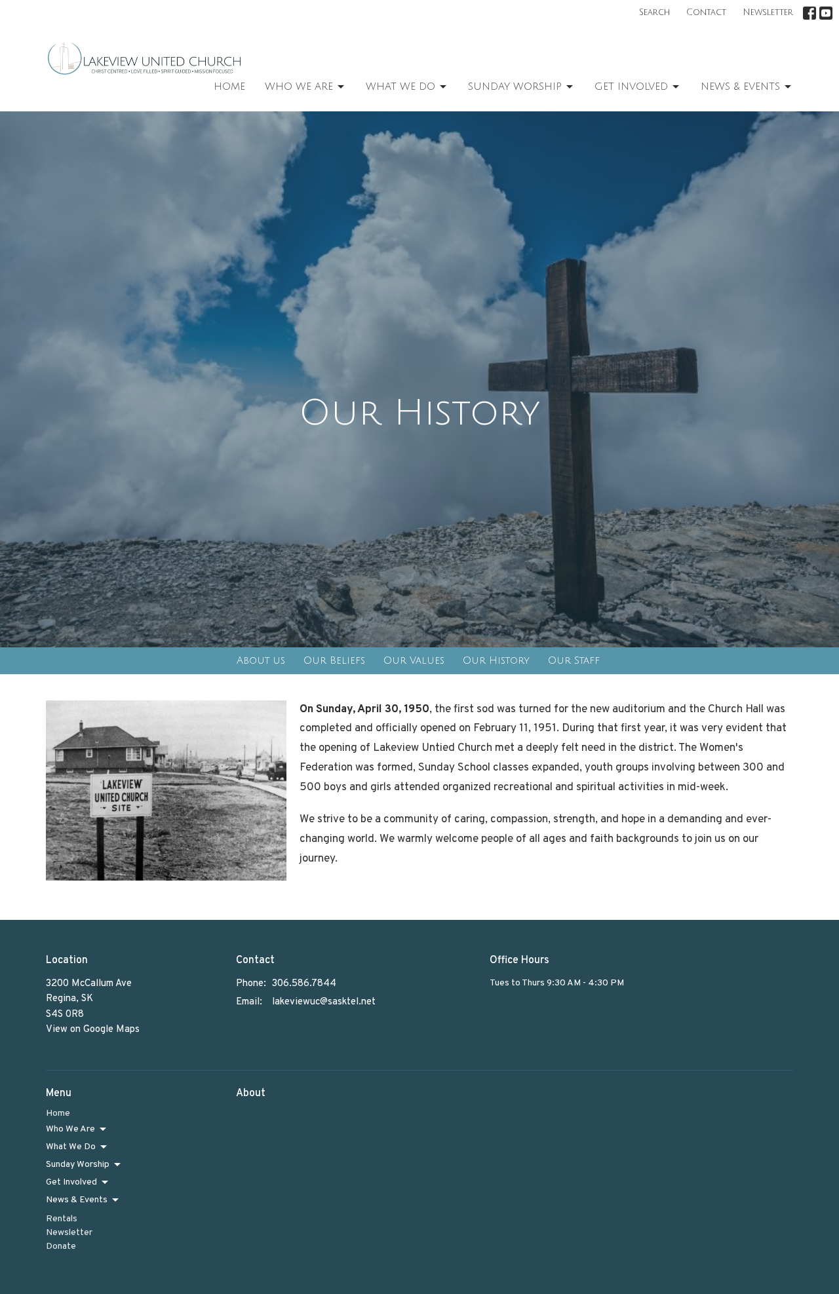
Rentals (61, 1219)
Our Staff (574, 660)
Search (654, 12)
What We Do (400, 86)
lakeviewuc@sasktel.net (324, 1002)
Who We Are (299, 86)
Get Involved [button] (71, 1182)
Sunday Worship (515, 86)
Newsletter (768, 12)
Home (229, 86)
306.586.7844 (304, 984)
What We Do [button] (71, 1146)
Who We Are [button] (70, 1129)
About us (261, 660)
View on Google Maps (93, 1029)
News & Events (740, 86)
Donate (61, 1246)
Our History (496, 660)
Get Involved (631, 86)
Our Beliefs (334, 660)
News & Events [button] (76, 1200)
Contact (706, 12)
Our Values (413, 660)
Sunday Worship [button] (77, 1164)
